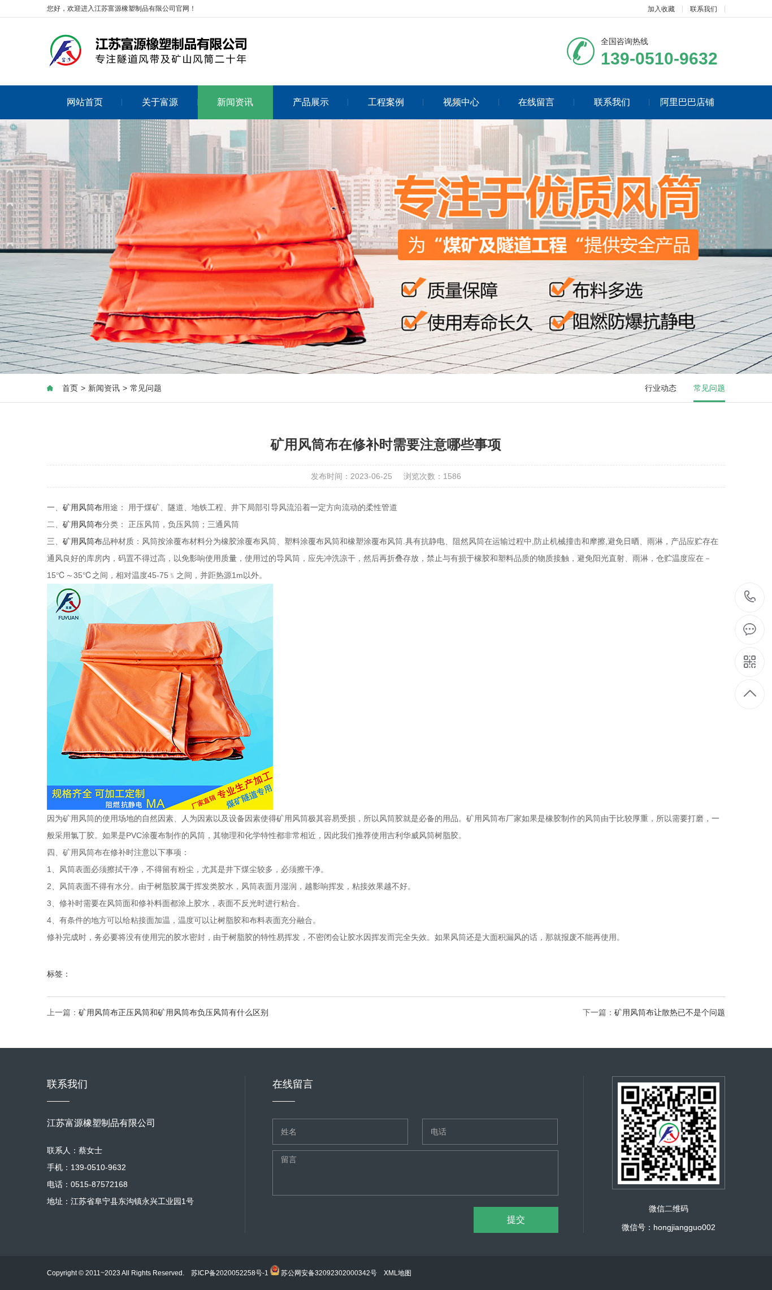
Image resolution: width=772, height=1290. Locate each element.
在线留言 (536, 102)
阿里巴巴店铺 (687, 102)
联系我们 (703, 9)
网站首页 (85, 102)
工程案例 (386, 102)
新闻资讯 (235, 102)
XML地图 (397, 1273)
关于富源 (160, 102)
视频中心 (461, 102)
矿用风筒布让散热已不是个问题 (669, 1012)
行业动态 (660, 387)
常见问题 (146, 387)
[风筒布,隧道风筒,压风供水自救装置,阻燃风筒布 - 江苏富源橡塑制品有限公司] (179, 51)
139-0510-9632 (750, 597)
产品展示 (311, 102)
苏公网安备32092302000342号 (328, 1273)
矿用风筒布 (82, 507)
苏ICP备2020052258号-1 (229, 1273)
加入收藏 (661, 9)
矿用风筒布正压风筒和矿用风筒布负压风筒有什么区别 (173, 1012)
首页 (70, 387)
